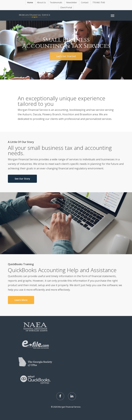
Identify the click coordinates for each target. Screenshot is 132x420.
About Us (41, 2)
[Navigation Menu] (112, 15)
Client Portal (66, 7)
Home (30, 2)
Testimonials (56, 2)
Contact (84, 2)
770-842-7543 (98, 2)
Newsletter (71, 2)
